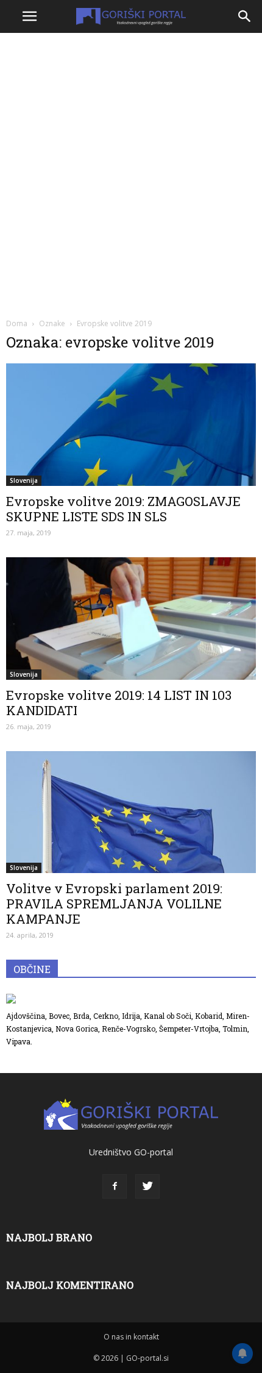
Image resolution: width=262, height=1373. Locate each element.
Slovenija (24, 480)
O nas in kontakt (131, 1337)
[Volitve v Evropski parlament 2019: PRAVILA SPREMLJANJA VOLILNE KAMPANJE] (131, 812)
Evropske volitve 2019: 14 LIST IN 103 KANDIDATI (119, 702)
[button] (245, 16)
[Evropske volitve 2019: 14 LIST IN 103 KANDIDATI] (131, 618)
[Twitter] (147, 1186)
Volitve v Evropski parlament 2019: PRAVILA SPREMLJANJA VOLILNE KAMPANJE (114, 903)
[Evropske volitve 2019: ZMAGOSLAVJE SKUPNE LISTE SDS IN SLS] (131, 424)
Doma (16, 323)
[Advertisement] (131, 174)
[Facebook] (114, 1186)
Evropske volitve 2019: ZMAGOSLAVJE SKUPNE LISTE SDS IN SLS (123, 509)
